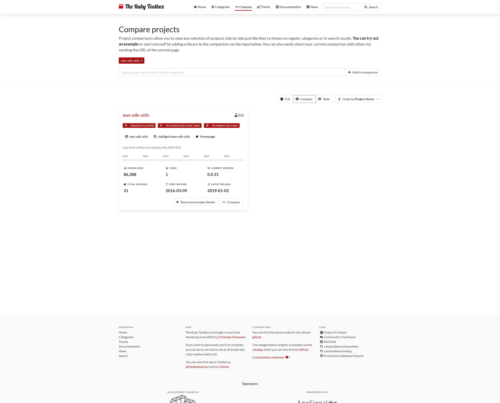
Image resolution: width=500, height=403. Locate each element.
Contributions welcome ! (271, 357)
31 (126, 190)
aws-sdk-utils (136, 115)
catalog (257, 349)
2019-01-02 (218, 190)
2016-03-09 (176, 190)
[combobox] (232, 72)
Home (123, 332)
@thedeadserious (197, 366)
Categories (126, 337)
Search (123, 356)
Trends (123, 341)
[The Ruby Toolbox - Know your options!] (141, 7)
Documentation (129, 346)
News (122, 351)
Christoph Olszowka (231, 337)
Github (224, 366)
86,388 (130, 174)
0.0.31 (213, 174)
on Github (301, 349)
